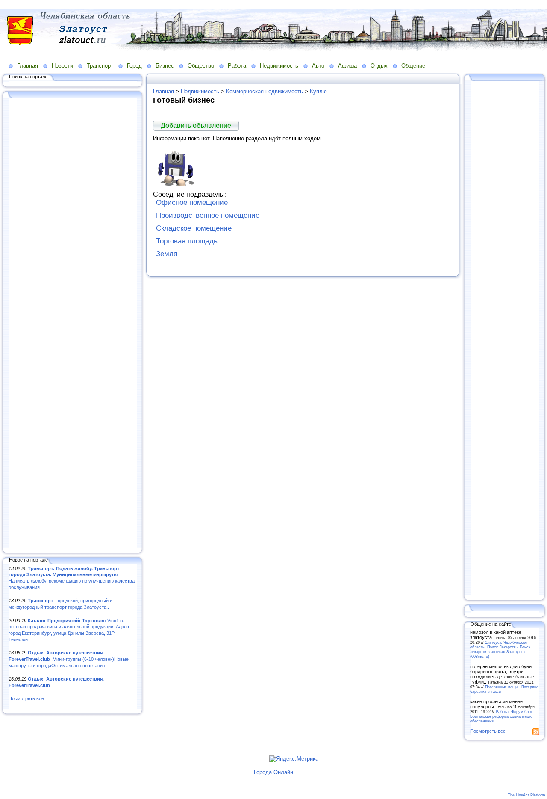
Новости (62, 65)
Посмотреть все (26, 698)
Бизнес (165, 65)
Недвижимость (279, 65)
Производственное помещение (207, 215)
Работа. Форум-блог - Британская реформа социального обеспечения (502, 716)
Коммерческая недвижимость (264, 91)
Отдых (379, 65)
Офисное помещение (192, 202)
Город (134, 65)
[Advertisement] (73, 323)
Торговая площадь (187, 241)
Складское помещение (194, 228)
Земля (166, 254)
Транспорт (100, 65)
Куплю (318, 91)
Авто (318, 65)
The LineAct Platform (526, 795)
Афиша (347, 65)
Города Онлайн (273, 772)
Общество (201, 65)
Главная (27, 65)
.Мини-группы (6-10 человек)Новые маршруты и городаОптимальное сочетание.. (69, 659)
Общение (413, 65)
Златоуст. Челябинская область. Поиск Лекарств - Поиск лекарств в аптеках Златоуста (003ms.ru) (500, 649)
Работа (237, 65)
